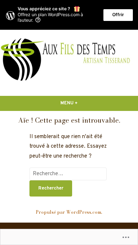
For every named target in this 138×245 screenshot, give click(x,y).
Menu (77, 103)
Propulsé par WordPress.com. (69, 212)
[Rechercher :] (68, 173)
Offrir (118, 14)
